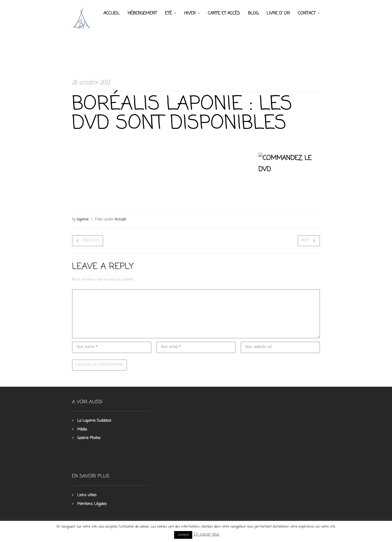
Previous (90, 240)
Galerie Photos (89, 438)
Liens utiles (87, 495)
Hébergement (142, 13)
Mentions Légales (92, 504)
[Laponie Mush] (82, 17)
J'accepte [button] (183, 535)
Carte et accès (224, 13)
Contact (307, 13)
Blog (253, 13)
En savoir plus (206, 534)
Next (305, 240)
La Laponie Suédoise (94, 421)
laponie (83, 219)
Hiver (190, 13)
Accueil (111, 13)
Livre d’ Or (278, 13)
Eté (168, 13)
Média (82, 429)
